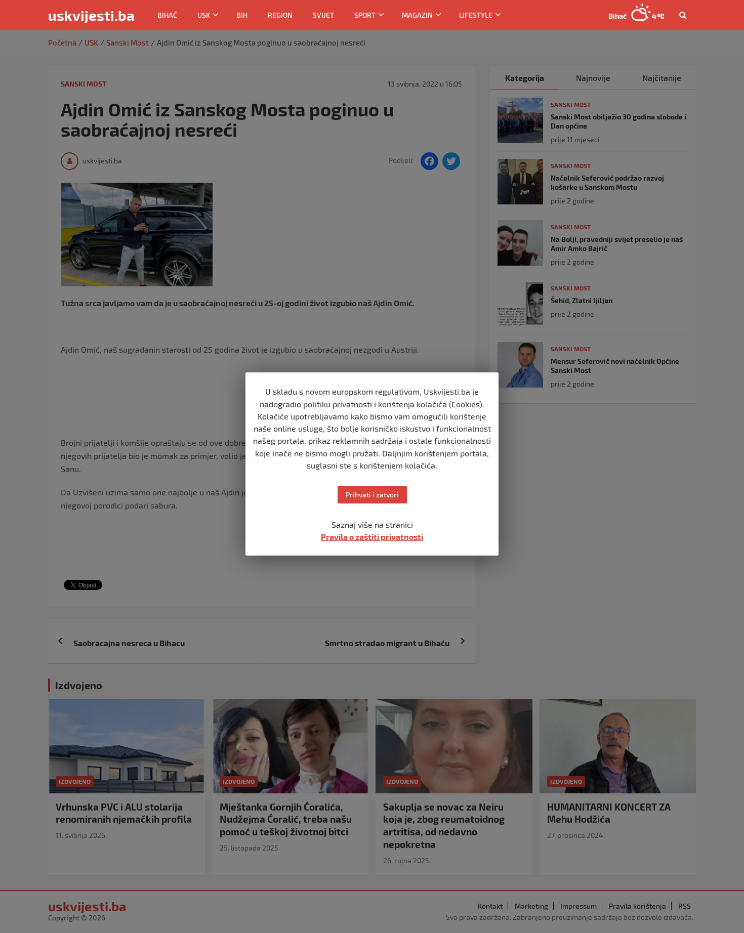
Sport (365, 15)
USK (203, 15)
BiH (241, 15)
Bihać (167, 15)
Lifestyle (475, 15)
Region (280, 15)
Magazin (417, 15)
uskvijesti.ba (91, 15)
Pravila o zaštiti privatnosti (372, 536)
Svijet (323, 15)
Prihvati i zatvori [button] (372, 494)
